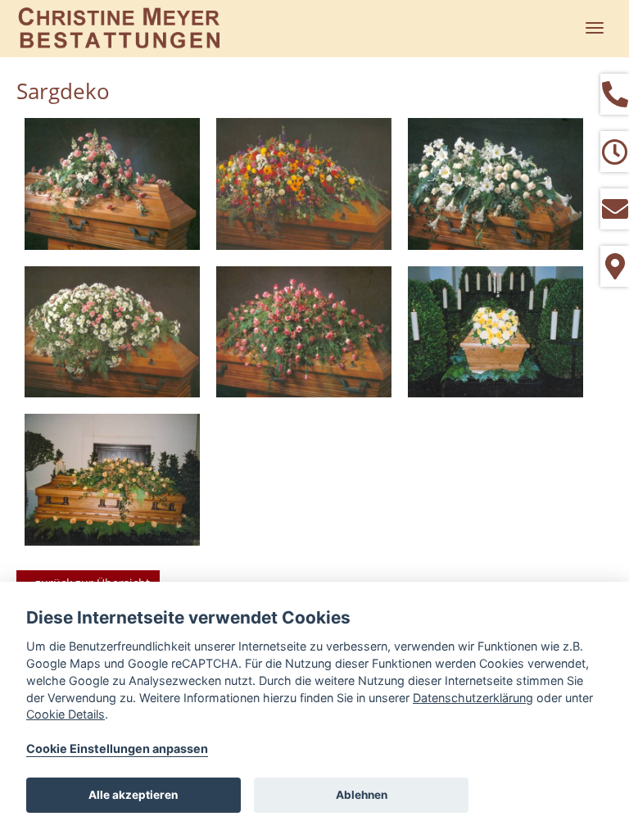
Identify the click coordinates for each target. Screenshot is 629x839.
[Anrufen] (614, 94)
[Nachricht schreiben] (614, 208)
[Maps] (614, 266)
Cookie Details (65, 714)
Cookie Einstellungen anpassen (117, 748)
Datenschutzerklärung (473, 698)
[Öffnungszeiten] (614, 151)
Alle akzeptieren (133, 794)
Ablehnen (361, 794)
